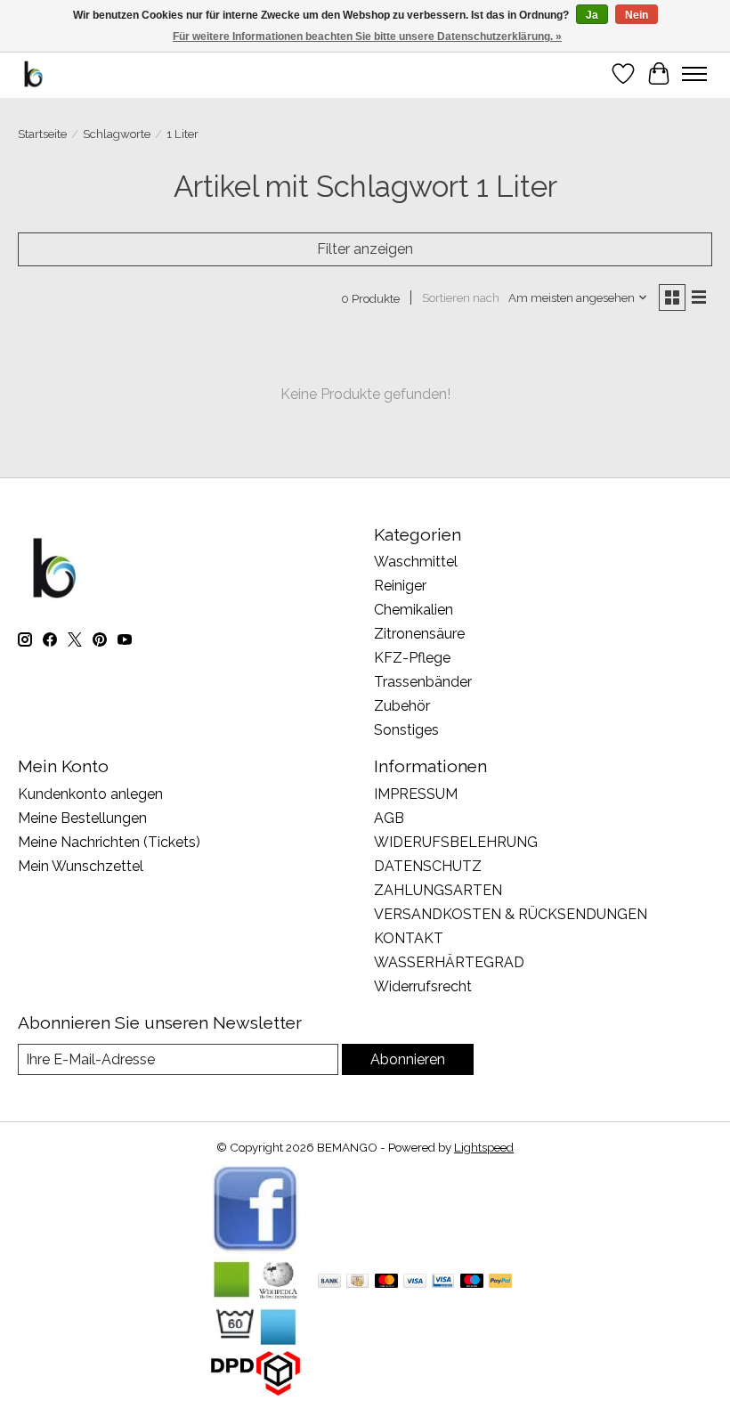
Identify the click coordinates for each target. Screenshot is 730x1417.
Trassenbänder (423, 681)
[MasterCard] (386, 1282)
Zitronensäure (419, 633)
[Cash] (357, 1282)
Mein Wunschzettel (80, 866)
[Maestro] (471, 1282)
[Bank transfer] (329, 1282)
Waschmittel (416, 561)
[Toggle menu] (694, 74)
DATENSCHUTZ (428, 866)
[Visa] (414, 1282)
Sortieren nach (460, 297)
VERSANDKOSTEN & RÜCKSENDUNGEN (510, 914)
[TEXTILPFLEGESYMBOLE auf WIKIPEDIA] (255, 1342)
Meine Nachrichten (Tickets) (109, 842)
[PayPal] (500, 1282)
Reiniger (400, 585)
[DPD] (255, 1390)
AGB (389, 818)
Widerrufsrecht (423, 986)
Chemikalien (413, 609)
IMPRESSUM (416, 794)
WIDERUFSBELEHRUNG (456, 842)
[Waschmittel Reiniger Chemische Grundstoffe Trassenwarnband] (33, 73)
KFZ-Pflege (412, 657)
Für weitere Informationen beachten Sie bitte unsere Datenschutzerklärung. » (367, 36)
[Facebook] (255, 1249)
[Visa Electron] (443, 1282)
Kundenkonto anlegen (90, 794)
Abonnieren (407, 1059)
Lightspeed (484, 1147)
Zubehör (402, 705)
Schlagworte (116, 133)
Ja (592, 15)
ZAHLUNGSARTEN (438, 890)
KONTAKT (408, 938)
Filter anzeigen (365, 248)
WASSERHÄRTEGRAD (449, 962)
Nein (636, 15)
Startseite (42, 133)
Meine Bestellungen (82, 818)
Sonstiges (406, 729)
